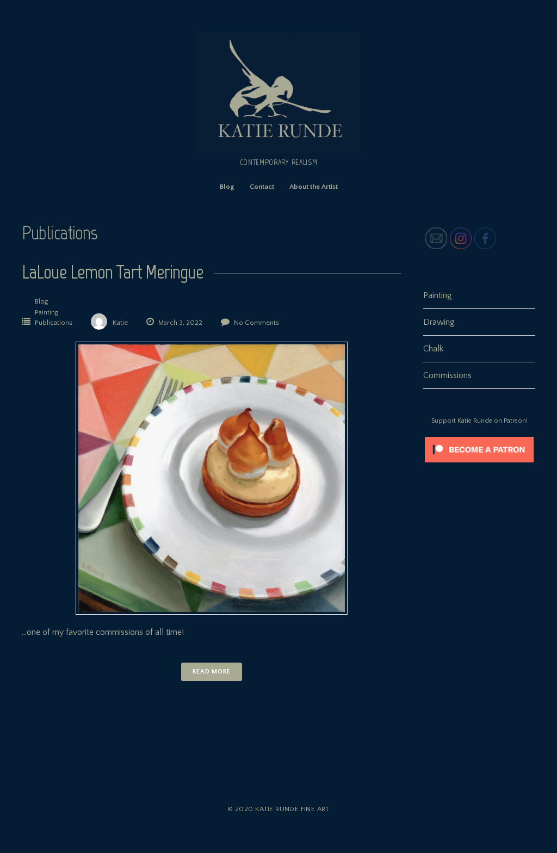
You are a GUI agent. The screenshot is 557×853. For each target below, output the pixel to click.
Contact (262, 186)
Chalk (433, 349)
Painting (46, 312)
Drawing (439, 322)
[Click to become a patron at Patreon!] (479, 465)
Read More (212, 671)
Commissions (447, 375)
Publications (53, 322)
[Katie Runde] (278, 150)
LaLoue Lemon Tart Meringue (112, 271)
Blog (227, 186)
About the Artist (313, 186)
